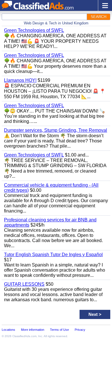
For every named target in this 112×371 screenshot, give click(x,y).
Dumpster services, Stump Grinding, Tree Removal (55, 130)
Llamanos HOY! (20, 80)
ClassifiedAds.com (24, 336)
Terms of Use (59, 329)
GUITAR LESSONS (24, 284)
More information (32, 329)
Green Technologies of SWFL (34, 30)
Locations (8, 329)
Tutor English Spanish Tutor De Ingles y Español (53, 254)
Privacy (80, 329)
